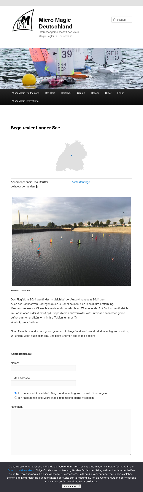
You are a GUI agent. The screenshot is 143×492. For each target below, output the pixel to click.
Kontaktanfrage (81, 182)
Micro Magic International (25, 101)
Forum (120, 93)
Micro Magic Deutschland (55, 22)
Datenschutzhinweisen (20, 470)
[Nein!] (138, 477)
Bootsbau (66, 93)
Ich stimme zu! (71, 486)
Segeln (81, 93)
